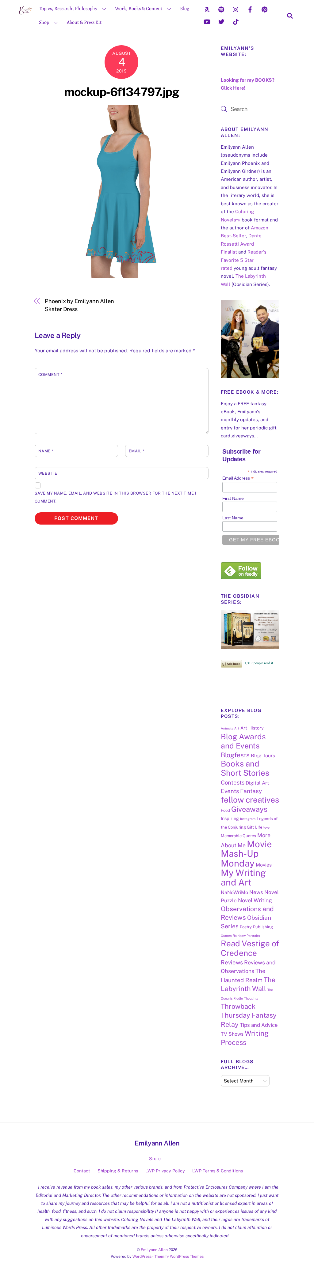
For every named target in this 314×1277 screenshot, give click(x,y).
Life (258, 827)
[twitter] (221, 21)
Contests (232, 782)
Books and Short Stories (245, 768)
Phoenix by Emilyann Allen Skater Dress (79, 305)
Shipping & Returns (118, 1170)
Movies (264, 865)
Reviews (232, 962)
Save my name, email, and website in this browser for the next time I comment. (116, 497)
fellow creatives (250, 799)
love (266, 827)
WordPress (141, 1256)
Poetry (246, 927)
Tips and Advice (259, 1025)
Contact (82, 1170)
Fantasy (251, 791)
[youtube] (207, 21)
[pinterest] (264, 9)
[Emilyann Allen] (25, 15)
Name (45, 451)
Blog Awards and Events (243, 741)
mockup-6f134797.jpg (121, 92)
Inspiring (230, 818)
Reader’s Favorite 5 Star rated (243, 260)
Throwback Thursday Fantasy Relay (249, 1015)
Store (155, 1158)
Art (236, 728)
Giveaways (249, 809)
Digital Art (257, 783)
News (256, 892)
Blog (184, 8)
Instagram (247, 819)
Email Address (238, 478)
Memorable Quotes (238, 835)
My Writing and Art (243, 877)
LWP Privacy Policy (165, 1170)
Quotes (226, 935)
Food (225, 810)
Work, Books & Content (138, 8)
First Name (233, 498)
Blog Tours (263, 756)
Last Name (232, 517)
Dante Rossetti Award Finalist (241, 243)
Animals (227, 728)
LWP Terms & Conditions (217, 1170)
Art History (252, 727)
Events (230, 791)
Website (47, 473)
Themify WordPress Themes (179, 1256)
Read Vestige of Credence (250, 948)
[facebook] (250, 9)
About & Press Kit (84, 22)
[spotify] (221, 9)
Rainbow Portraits (246, 935)
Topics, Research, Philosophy (68, 8)
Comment (50, 374)
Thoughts (251, 998)
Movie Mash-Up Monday (246, 854)
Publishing (263, 927)
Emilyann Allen (154, 1249)
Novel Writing (255, 900)
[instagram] (236, 9)
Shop (44, 22)
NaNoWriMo (234, 892)
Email (136, 451)
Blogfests (235, 755)
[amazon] (207, 9)
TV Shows (232, 1034)
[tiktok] (236, 21)
